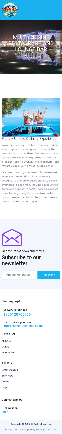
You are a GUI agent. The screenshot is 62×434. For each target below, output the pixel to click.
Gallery (5, 346)
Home (22, 57)
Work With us (9, 352)
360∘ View (7, 375)
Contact (6, 381)
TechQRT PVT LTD (46, 429)
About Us (7, 340)
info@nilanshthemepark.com (23, 326)
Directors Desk (10, 369)
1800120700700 (17, 314)
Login (5, 387)
